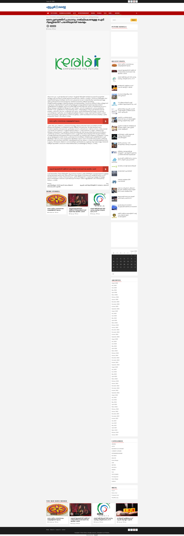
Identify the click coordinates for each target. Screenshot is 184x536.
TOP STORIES (53, 13)
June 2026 (114, 288)
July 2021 (114, 421)
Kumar (54, 29)
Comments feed (115, 495)
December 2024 (115, 330)
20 (124, 264)
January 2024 (115, 355)
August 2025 (115, 311)
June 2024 (114, 344)
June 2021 (114, 423)
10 (113, 261)
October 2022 (115, 390)
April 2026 (114, 292)
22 (131, 264)
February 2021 (115, 432)
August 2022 (115, 395)
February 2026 (115, 297)
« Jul (113, 274)
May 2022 (114, 402)
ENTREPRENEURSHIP (83, 13)
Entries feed (114, 493)
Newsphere (99, 532)
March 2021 (115, 430)
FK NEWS (99, 13)
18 (117, 264)
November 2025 (115, 304)
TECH (105, 13)
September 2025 (115, 309)
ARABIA (114, 444)
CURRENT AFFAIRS (116, 451)
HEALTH (114, 458)
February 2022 (115, 409)
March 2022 (115, 407)
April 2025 (114, 320)
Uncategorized (115, 476)
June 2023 (114, 372)
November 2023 (115, 360)
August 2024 (115, 339)
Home (47, 529)
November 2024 (115, 332)
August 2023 (115, 367)
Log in (113, 490)
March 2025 (115, 323)
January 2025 (115, 327)
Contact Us (58, 529)
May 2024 (114, 346)
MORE (110, 13)
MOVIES (93, 13)
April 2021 (114, 428)
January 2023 (115, 383)
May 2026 (114, 290)
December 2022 (115, 386)
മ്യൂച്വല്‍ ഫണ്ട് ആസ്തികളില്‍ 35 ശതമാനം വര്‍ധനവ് (94, 184)
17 (113, 264)
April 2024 (114, 348)
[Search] (136, 13)
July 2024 (114, 341)
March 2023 (115, 379)
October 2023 (115, 362)
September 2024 (115, 337)
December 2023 (115, 358)
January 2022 (115, 411)
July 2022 (114, 397)
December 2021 (115, 414)
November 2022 (115, 388)
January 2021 (115, 435)
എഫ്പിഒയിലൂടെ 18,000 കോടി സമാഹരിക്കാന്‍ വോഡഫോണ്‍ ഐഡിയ (60, 185)
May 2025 (114, 318)
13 (124, 261)
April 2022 (114, 404)
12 (120, 261)
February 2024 (115, 353)
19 (120, 264)
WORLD (114, 481)
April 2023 (114, 376)
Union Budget (115, 479)
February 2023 (115, 381)
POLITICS (114, 467)
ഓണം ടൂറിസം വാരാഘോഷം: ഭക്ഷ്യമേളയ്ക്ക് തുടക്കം (55, 209)
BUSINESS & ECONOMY (65, 13)
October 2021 (115, 418)
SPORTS (114, 469)
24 (113, 267)
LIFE (113, 462)
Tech (113, 472)
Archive (117, 13)
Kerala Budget (115, 460)
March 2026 (115, 295)
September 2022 (115, 393)
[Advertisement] (77, 156)
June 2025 (114, 316)
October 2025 (115, 306)
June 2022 (114, 400)
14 (128, 261)
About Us (52, 529)
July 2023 (114, 369)
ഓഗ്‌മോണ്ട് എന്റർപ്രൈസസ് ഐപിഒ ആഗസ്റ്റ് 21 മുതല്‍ (125, 519)
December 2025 (115, 302)
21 (128, 264)
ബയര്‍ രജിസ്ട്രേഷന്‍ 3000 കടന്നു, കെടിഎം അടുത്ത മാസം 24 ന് (97, 210)
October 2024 (115, 334)
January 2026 (115, 299)
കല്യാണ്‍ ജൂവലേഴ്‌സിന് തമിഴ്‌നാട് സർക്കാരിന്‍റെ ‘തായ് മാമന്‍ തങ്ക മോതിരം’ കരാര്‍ (77, 210)
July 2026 (114, 285)
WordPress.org (115, 497)
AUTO (74, 13)
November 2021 (115, 416)
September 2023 (115, 365)
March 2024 (115, 351)
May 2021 (114, 425)
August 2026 (115, 283)
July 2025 (114, 313)
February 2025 (115, 325)
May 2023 (114, 374)
